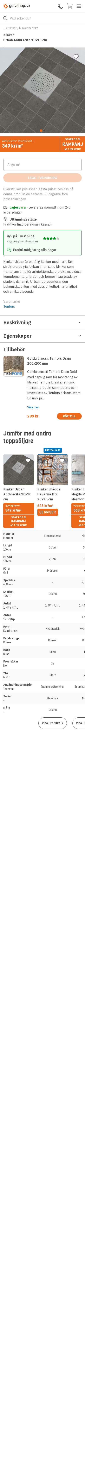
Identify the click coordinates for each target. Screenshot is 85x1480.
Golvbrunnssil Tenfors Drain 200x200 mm (49, 360)
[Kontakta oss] (60, 6)
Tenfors (9, 306)
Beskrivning (17, 322)
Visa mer (33, 407)
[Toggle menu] (79, 6)
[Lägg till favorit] (76, 56)
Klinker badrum (28, 28)
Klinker (12, 28)
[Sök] (5, 18)
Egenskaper (17, 335)
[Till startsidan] (16, 6)
